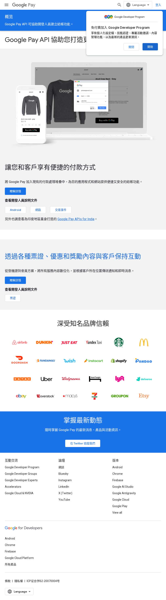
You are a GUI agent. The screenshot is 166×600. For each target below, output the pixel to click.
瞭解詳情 (15, 191)
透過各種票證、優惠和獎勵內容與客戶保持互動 (73, 256)
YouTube (64, 499)
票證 (13, 298)
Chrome (117, 473)
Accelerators (13, 486)
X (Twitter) (65, 493)
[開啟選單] (6, 5)
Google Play (119, 506)
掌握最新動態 (83, 420)
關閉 (131, 47)
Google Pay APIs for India (75, 219)
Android (15, 210)
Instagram (65, 480)
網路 (38, 210)
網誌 (61, 467)
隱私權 (18, 581)
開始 (150, 47)
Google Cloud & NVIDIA (19, 493)
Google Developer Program (22, 467)
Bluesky (63, 473)
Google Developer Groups (21, 473)
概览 (9, 16)
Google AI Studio (122, 486)
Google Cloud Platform (19, 558)
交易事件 (60, 210)
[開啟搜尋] (119, 4)
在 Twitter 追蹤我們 (82, 443)
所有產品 (10, 564)
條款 (8, 581)
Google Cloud (120, 499)
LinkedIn (64, 486)
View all (117, 512)
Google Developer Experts (21, 480)
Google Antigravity (124, 493)
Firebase (117, 480)
